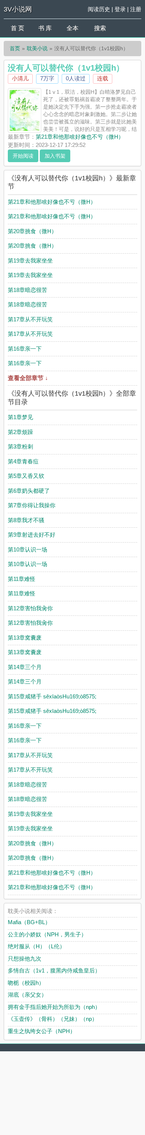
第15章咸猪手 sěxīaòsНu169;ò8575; (52, 696)
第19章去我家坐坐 (30, 260)
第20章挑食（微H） (32, 231)
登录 (120, 9)
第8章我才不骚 (26, 520)
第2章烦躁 (20, 432)
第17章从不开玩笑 (30, 319)
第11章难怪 (21, 579)
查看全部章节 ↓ (28, 378)
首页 (15, 48)
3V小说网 (18, 9)
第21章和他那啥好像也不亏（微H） (80, 137)
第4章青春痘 (23, 461)
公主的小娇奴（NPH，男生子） (47, 934)
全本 (72, 28)
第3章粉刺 (20, 446)
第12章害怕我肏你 (30, 608)
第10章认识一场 (27, 549)
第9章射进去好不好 (31, 534)
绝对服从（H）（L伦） (36, 946)
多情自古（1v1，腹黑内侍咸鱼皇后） (54, 970)
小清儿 (20, 78)
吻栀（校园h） (26, 983)
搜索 (100, 28)
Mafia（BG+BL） (29, 922)
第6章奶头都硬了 (29, 491)
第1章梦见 (20, 417)
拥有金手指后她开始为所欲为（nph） (54, 1007)
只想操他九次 (24, 958)
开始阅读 (23, 156)
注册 (135, 9)
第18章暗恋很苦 (27, 290)
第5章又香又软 (26, 476)
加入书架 (55, 156)
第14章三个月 (25, 667)
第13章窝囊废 (25, 637)
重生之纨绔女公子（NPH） (41, 1031)
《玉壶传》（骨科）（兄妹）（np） (52, 1019)
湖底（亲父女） (27, 994)
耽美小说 (37, 48)
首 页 (17, 28)
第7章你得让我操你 (31, 505)
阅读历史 (99, 9)
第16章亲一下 (25, 348)
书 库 (45, 28)
